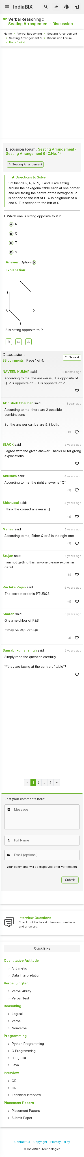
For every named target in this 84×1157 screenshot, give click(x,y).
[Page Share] (56, 7)
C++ (15, 1058)
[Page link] (56, 782)
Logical (17, 1014)
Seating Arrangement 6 (25, 38)
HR (14, 1088)
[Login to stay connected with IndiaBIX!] (76, 7)
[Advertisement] (42, 93)
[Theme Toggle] (66, 7)
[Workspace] (18, 341)
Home (8, 33)
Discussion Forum (59, 38)
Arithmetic (19, 968)
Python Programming (28, 1044)
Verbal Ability (21, 991)
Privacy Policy (60, 1142)
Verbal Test (20, 998)
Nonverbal (19, 1028)
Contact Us (22, 1142)
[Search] (46, 7)
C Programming (24, 1051)
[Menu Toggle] (7, 7)
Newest (73, 357)
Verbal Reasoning (29, 33)
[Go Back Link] (9, 341)
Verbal (16, 1021)
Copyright (40, 1142)
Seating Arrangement (62, 33)
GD (14, 1081)
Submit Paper (22, 1118)
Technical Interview (26, 1095)
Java (15, 1065)
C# (24, 1058)
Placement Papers (26, 1111)
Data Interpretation (26, 975)
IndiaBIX (22, 7)
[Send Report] (28, 341)
